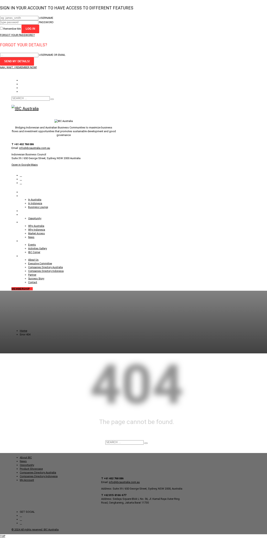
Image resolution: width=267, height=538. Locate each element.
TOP (2, 536)
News (23, 461)
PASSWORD (46, 22)
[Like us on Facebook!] (21, 515)
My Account (27, 87)
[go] (52, 99)
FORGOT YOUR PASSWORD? (17, 35)
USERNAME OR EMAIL (52, 54)
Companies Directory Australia (38, 472)
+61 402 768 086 (51, 73)
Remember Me (12, 28)
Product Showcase (31, 468)
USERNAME (46, 17)
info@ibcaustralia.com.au (34, 148)
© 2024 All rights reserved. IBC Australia (35, 529)
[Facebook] (21, 179)
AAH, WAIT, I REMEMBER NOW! (18, 67)
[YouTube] (21, 182)
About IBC (26, 457)
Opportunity (27, 80)
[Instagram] (21, 175)
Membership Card (30, 91)
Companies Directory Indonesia (39, 476)
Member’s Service (30, 84)
